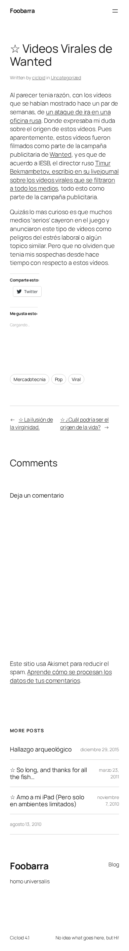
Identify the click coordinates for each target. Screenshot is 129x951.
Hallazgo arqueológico (41, 749)
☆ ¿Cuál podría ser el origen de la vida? (84, 423)
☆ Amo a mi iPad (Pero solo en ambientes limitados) (47, 800)
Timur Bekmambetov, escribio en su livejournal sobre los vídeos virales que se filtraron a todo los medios (64, 176)
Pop (59, 379)
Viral (76, 379)
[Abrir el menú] (115, 11)
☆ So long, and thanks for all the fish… (48, 773)
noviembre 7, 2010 (108, 800)
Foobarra (22, 11)
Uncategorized (66, 77)
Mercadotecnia (30, 379)
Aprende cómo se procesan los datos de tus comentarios (61, 676)
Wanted (60, 154)
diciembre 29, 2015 (99, 749)
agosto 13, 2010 (25, 824)
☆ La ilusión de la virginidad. (31, 423)
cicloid (38, 77)
